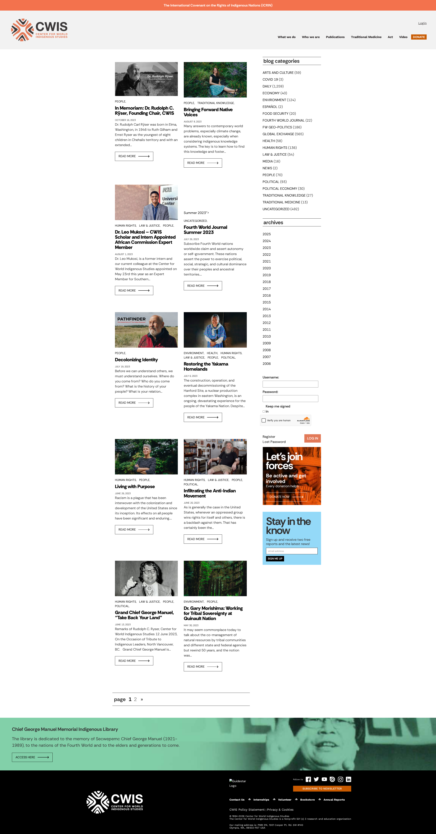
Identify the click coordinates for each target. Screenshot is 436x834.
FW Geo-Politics (277, 127)
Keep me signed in (278, 409)
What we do (287, 37)
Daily (267, 86)
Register (269, 436)
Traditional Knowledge (215, 103)
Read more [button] (127, 156)
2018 (267, 282)
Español (270, 107)
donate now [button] (280, 497)
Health (212, 353)
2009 (267, 343)
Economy (271, 93)
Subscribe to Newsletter (322, 788)
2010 (267, 336)
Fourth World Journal (284, 120)
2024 (267, 241)
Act (390, 37)
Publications (335, 37)
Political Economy (280, 188)
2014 (267, 309)
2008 (267, 350)
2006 (267, 363)
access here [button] (25, 757)
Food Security (276, 113)
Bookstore (307, 799)
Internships (261, 799)
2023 (267, 247)
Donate (419, 37)
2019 (267, 275)
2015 (267, 302)
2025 (267, 234)
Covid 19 (270, 79)
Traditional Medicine (366, 37)
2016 (267, 295)
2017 (267, 288)
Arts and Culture (278, 72)
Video (403, 37)
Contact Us (237, 799)
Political (228, 357)
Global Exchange (278, 134)
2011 (267, 329)
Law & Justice (149, 225)
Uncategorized (195, 221)
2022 (267, 254)
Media (268, 161)
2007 (267, 357)
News (267, 168)
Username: (271, 377)
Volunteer (284, 799)
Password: (270, 392)
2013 (267, 316)
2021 (267, 261)
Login (422, 23)
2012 (267, 323)
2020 (267, 268)
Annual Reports (334, 799)
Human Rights (125, 225)
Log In (312, 438)
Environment (194, 353)
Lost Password (274, 442)
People (120, 101)
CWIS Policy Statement (247, 809)
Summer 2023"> (196, 213)
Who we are (311, 37)
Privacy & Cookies (280, 809)
